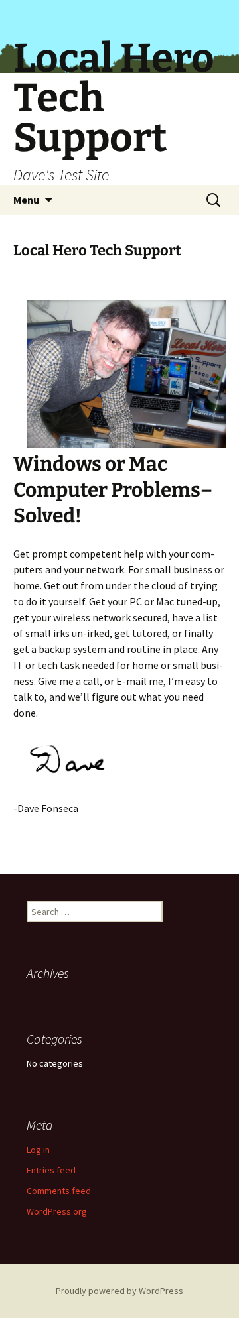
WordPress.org (57, 1211)
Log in (38, 1150)
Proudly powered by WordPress (119, 1291)
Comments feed (59, 1191)
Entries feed (51, 1170)
